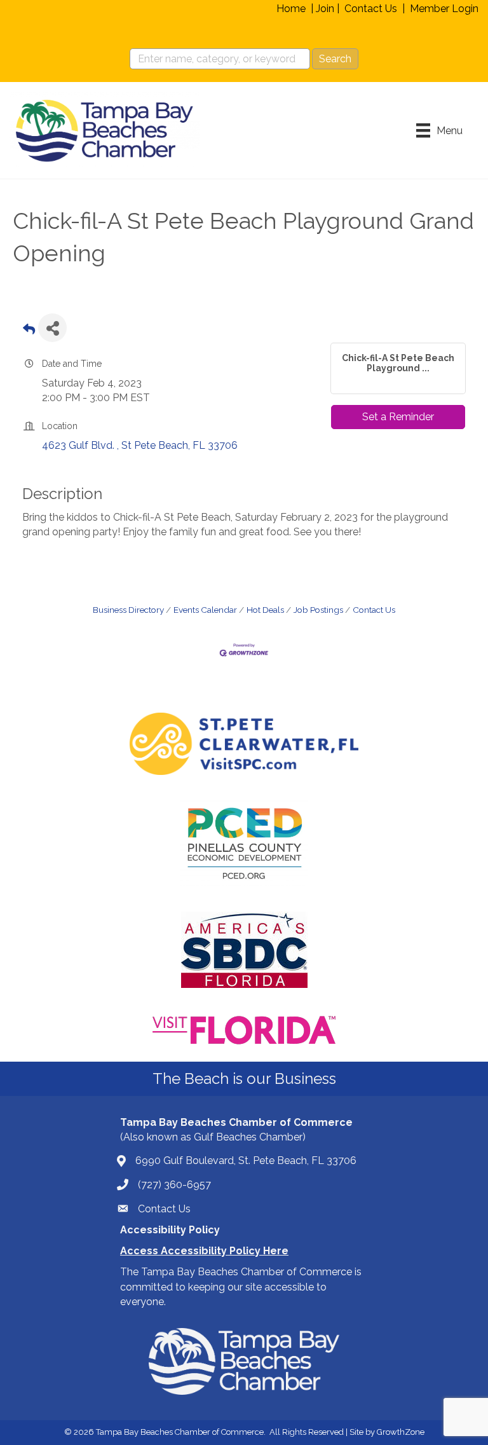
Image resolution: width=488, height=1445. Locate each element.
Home (291, 9)
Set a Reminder (398, 417)
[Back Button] (29, 331)
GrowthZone (400, 1432)
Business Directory (128, 610)
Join (325, 9)
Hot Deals (265, 610)
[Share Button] (52, 327)
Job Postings (318, 610)
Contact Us (370, 9)
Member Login (444, 9)
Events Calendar (205, 610)
